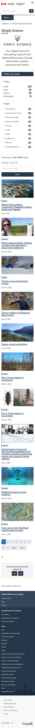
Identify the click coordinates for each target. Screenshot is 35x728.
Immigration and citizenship (10, 633)
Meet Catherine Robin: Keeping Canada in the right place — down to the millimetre (16, 245)
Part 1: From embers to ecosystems (12, 414)
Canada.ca (5, 23)
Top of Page (5, 723)
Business (4, 640)
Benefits (4, 644)
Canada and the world (8, 671)
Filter (17, 174)
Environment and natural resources (13, 654)
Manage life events (7, 692)
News (3, 602)
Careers (4, 605)
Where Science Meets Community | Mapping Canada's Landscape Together (16, 207)
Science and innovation (9, 678)
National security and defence (11, 657)
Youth (3, 688)
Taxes (3, 650)
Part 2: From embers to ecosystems (12, 378)
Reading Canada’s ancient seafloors (13, 493)
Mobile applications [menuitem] (10, 703)
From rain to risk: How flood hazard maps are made (14, 529)
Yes (14, 573)
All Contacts (5, 615)
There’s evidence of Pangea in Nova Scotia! (15, 313)
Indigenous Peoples (7, 681)
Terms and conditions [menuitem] (11, 710)
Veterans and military (8, 685)
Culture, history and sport (9, 661)
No (20, 573)
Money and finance (7, 674)
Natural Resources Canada (21, 23)
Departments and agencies (10, 618)
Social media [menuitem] (8, 700)
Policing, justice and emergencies (12, 664)
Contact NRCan (6, 598)
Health (3, 647)
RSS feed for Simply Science (2, 557)
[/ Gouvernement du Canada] (13, 4)
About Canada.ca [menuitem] (9, 707)
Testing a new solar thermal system (14, 282)
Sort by (4, 162)
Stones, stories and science (14, 344)
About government (7, 621)
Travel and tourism (7, 637)
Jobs (2, 630)
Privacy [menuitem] (6, 714)
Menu (7, 17)
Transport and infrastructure (10, 668)
